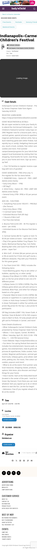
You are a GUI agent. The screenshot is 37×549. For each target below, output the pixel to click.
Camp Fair (5, 532)
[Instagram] (9, 473)
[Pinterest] (14, 473)
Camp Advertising (7, 489)
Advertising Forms (7, 485)
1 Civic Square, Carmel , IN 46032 (11, 416)
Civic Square (5, 414)
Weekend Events (9, 27)
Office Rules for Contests (10, 508)
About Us (4, 499)
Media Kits (5, 487)
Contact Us (5, 501)
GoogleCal (17, 427)
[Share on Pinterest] (24, 460)
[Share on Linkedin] (20, 460)
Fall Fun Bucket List (8, 524)
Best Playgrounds (7, 520)
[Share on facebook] (12, 460)
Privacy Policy (6, 506)
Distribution (6, 503)
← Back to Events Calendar (10, 14)
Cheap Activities (7, 522)
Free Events (7, 22)
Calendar (8, 427)
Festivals (18, 22)
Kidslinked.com (7, 438)
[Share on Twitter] (16, 460)
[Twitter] (19, 473)
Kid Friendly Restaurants (9, 517)
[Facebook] (4, 473)
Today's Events (6, 539)
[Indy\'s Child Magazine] (18, 8)
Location (8, 411)
